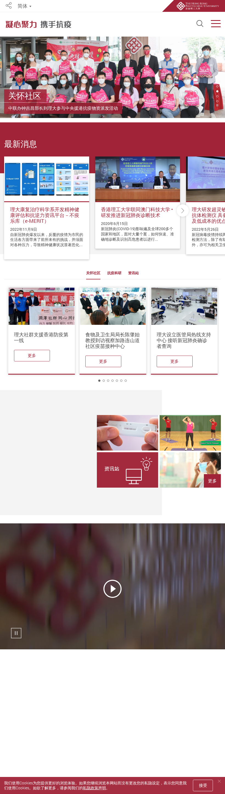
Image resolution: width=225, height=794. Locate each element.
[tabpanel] (112, 77)
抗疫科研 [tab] (114, 273)
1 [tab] (99, 380)
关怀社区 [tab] (93, 273)
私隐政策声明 (94, 787)
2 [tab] (217, 91)
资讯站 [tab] (133, 273)
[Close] (219, 781)
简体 (22, 6)
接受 (203, 785)
